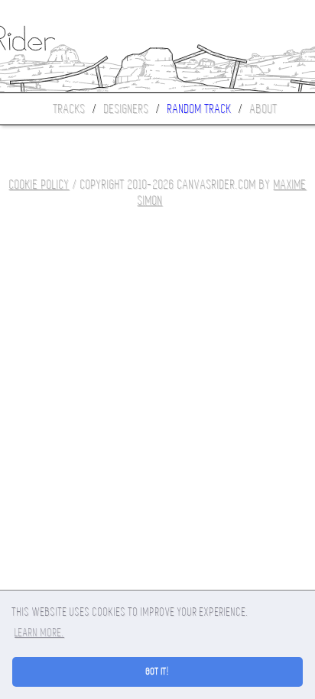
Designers (126, 109)
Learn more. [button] (39, 632)
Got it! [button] (158, 671)
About (264, 109)
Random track (199, 109)
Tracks (70, 109)
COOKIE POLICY (39, 184)
